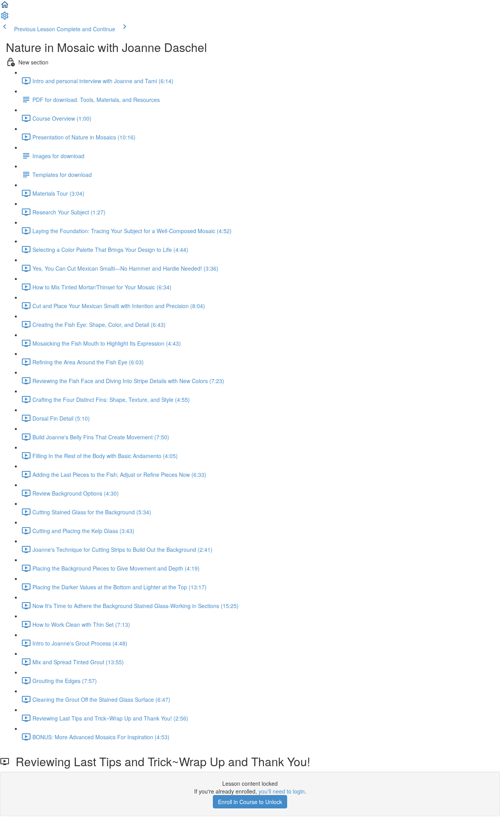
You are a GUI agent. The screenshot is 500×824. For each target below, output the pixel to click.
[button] (4, 7)
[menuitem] (4, 18)
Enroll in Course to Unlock (250, 802)
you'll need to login (282, 791)
